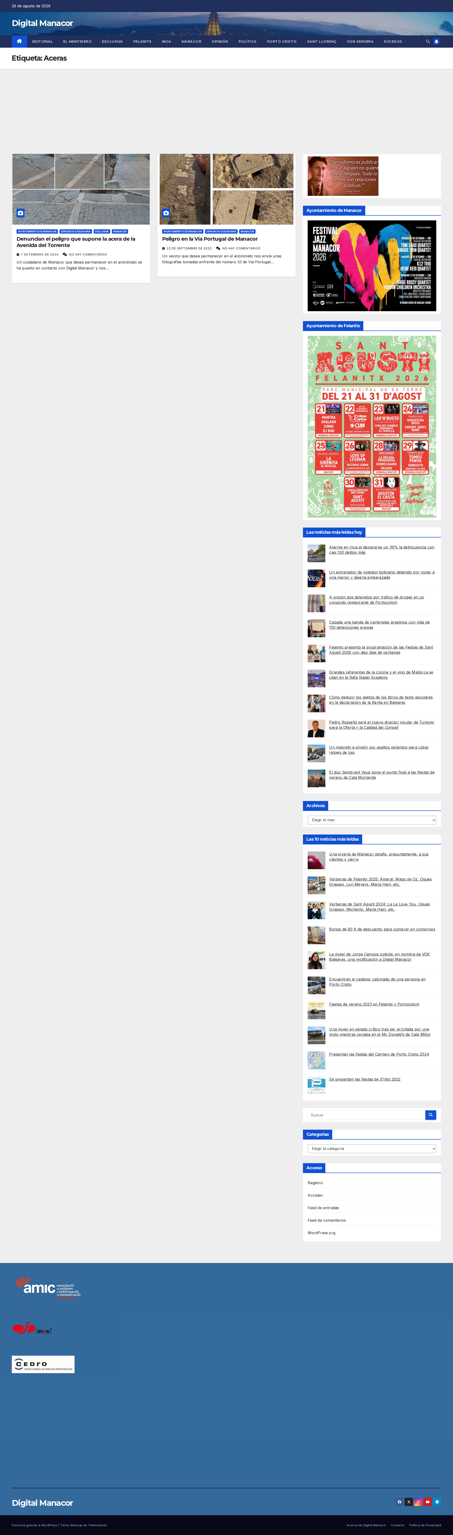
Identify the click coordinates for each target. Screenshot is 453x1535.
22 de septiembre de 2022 (190, 248)
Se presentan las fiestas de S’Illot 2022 (364, 1079)
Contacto (398, 1525)
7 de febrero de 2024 (40, 254)
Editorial (42, 41)
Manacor (191, 41)
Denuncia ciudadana (76, 231)
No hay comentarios (88, 254)
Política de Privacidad (425, 1525)
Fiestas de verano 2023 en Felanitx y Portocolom (374, 1004)
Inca (166, 41)
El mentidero (77, 41)
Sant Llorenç (322, 41)
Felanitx (142, 41)
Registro (315, 1182)
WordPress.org (321, 1232)
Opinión (220, 41)
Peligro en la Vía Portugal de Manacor (210, 239)
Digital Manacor (42, 23)
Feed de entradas (323, 1207)
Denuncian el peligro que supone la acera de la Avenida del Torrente (76, 242)
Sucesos (393, 41)
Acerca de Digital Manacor (366, 1525)
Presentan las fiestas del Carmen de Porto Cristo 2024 (379, 1054)
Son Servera (360, 41)
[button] (428, 41)
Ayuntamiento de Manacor (37, 231)
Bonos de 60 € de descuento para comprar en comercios (382, 929)
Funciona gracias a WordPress (35, 1525)
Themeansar (97, 1525)
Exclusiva (112, 41)
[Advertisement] (226, 104)
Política (248, 41)
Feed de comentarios (327, 1220)
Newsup (76, 1525)
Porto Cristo (282, 41)
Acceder (315, 1195)
